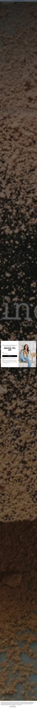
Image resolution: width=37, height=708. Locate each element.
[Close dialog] (35, 342)
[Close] (36, 702)
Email (3, 352)
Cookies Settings (12, 706)
